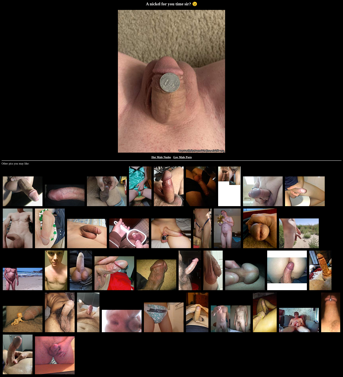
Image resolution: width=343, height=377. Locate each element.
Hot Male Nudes (161, 157)
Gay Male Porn (182, 157)
